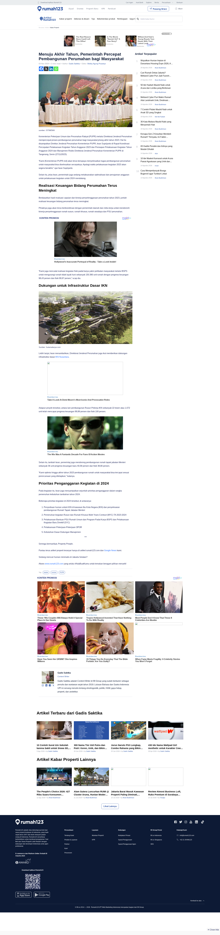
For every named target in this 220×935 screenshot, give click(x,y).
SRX (152, 844)
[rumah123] (29, 822)
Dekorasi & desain (81, 19)
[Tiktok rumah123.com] (203, 822)
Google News (110, 550)
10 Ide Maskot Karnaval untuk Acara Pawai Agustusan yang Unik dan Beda (157, 160)
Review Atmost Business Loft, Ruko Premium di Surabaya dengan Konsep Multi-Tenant (164, 793)
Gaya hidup (134, 19)
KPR (93, 840)
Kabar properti (65, 19)
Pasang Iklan (160, 9)
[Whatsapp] (56, 69)
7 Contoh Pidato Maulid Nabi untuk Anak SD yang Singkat (156, 111)
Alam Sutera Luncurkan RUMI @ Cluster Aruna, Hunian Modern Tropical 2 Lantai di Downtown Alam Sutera (91, 793)
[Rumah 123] (50, 8)
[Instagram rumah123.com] (185, 821)
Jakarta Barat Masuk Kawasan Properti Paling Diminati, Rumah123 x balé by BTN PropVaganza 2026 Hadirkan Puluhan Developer (127, 793)
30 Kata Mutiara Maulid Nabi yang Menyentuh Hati (156, 123)
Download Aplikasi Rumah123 (50, 2)
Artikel (47, 27)
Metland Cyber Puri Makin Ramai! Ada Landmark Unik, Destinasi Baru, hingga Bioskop (156, 99)
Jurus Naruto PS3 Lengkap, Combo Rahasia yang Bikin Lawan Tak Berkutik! (126, 747)
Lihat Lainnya (110, 806)
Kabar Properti (54, 27)
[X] (46, 69)
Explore (149, 2)
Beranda (41, 27)
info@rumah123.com (187, 835)
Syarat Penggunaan (125, 840)
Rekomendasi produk (106, 19)
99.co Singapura (156, 840)
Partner (67, 844)
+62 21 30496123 (186, 840)
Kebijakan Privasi (124, 835)
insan (157, 166)
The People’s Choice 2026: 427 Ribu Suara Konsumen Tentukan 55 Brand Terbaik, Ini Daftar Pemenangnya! (53, 793)
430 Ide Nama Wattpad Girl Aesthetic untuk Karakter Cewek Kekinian (165, 747)
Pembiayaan (122, 19)
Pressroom (68, 853)
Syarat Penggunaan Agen (127, 844)
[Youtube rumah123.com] (190, 821)
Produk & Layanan (70, 840)
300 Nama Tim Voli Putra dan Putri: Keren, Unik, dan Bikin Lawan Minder (89, 747)
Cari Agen (129, 2)
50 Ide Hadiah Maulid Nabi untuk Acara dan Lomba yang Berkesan (156, 86)
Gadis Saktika (74, 64)
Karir (66, 848)
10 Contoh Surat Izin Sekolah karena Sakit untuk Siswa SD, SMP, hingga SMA (53, 747)
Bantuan (180, 2)
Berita (157, 2)
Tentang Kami (69, 835)
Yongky (162, 798)
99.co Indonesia (156, 835)
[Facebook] (41, 69)
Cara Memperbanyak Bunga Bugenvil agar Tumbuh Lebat (154, 172)
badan (46, 572)
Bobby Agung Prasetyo (96, 64)
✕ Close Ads (213, 930)
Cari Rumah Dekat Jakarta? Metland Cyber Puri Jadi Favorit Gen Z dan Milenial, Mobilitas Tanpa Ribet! (157, 74)
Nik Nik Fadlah (160, 117)
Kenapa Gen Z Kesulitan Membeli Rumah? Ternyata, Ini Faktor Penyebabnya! (156, 136)
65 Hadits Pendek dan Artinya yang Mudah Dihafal (156, 147)
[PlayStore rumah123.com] (42, 896)
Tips (93, 19)
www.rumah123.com (54, 564)
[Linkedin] (51, 69)
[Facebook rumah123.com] (175, 821)
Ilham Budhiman (160, 68)
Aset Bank (139, 2)
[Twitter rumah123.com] (180, 821)
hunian (54, 572)
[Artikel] (47, 18)
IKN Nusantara (62, 357)
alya (156, 153)
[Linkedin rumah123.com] (196, 822)
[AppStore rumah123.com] (23, 895)
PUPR (62, 572)
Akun (180, 8)
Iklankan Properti (98, 835)
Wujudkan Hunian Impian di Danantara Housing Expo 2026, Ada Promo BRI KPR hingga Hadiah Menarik (157, 62)
